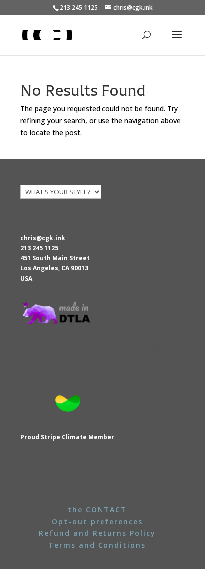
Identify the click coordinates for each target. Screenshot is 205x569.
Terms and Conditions (97, 545)
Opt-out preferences (97, 521)
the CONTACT (97, 509)
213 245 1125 (39, 248)
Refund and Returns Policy (97, 533)
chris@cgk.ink (42, 238)
